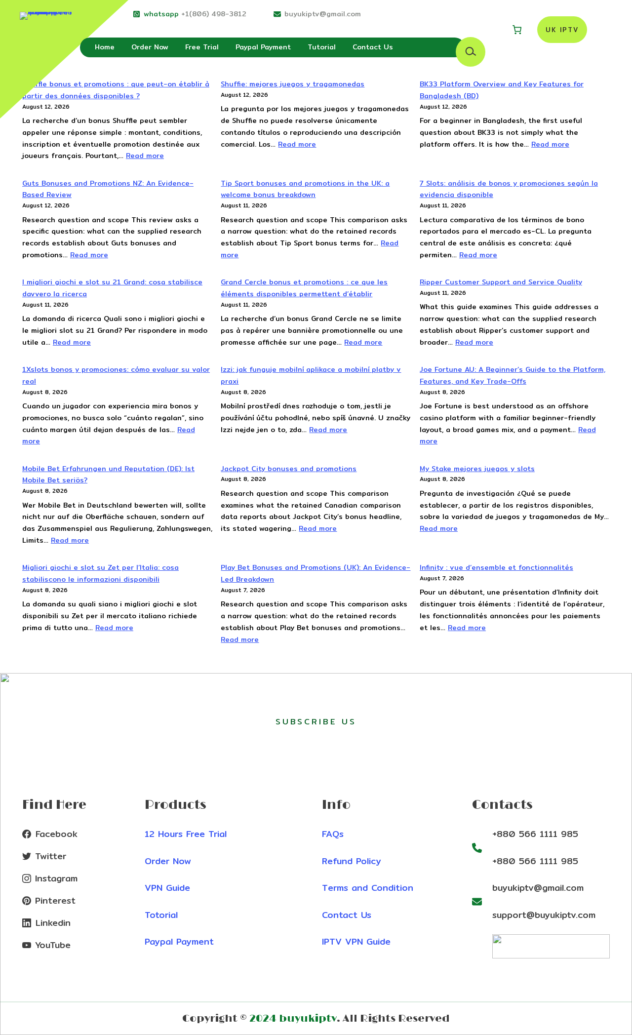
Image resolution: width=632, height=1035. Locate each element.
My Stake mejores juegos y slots (477, 468)
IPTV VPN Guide (356, 941)
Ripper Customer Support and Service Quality (501, 282)
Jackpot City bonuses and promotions (288, 468)
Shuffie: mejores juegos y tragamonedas (292, 84)
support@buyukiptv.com (543, 915)
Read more (145, 155)
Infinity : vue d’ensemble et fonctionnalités (496, 567)
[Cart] (516, 29)
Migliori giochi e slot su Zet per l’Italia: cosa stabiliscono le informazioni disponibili (100, 573)
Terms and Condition (367, 887)
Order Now (168, 861)
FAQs (333, 834)
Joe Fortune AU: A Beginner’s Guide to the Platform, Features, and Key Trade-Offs (512, 375)
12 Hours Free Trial (186, 834)
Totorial (161, 915)
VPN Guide (167, 887)
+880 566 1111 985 (535, 834)
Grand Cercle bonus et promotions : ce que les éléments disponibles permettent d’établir (304, 288)
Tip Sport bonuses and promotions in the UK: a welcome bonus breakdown (305, 189)
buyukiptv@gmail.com (322, 13)
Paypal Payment (179, 941)
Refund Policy (351, 861)
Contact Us (346, 915)
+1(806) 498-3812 (213, 13)
